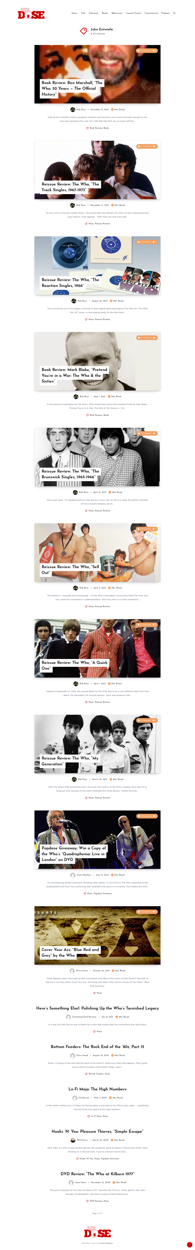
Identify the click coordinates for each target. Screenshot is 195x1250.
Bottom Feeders (96, 1074)
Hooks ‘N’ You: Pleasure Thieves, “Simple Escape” (97, 1132)
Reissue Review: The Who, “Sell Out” (70, 570)
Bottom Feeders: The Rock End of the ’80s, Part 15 (97, 1047)
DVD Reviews (96, 1201)
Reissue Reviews (102, 224)
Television (93, 13)
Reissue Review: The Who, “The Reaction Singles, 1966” (70, 283)
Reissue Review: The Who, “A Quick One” (74, 666)
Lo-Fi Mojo (96, 1116)
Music (74, 13)
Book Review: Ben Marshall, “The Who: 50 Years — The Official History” (72, 89)
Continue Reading (148, 95)
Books (105, 13)
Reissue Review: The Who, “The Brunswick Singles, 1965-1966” (70, 474)
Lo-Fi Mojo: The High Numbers (97, 1089)
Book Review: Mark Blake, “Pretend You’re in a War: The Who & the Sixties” (74, 376)
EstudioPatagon (106, 1243)
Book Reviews (96, 128)
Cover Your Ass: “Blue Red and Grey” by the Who (70, 953)
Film (83, 13)
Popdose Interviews (110, 1159)
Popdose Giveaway (103, 894)
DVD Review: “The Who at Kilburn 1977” (97, 1174)
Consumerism (151, 13)
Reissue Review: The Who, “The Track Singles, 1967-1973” (70, 187)
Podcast (166, 13)
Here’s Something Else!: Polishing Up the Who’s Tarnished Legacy (97, 1008)
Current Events (133, 13)
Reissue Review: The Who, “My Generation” (70, 761)
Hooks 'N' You (86, 1159)
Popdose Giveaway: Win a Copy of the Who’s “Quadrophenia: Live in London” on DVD (74, 854)
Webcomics (117, 13)
